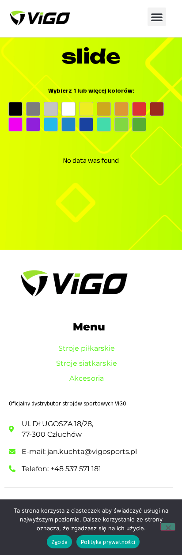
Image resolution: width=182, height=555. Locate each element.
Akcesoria (86, 378)
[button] (157, 17)
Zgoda (59, 542)
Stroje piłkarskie (86, 348)
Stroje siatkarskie (86, 363)
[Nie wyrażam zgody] (167, 527)
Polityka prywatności (108, 542)
